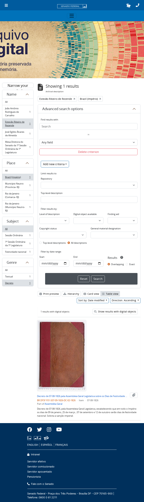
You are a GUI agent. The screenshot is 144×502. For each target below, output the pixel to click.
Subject (13, 221)
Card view (93, 293)
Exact (132, 264)
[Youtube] (58, 429)
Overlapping (117, 264)
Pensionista (34, 476)
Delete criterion (88, 152)
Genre (12, 262)
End (75, 256)
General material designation (106, 228)
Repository (46, 178)
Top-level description (52, 193)
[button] (128, 5)
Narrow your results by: (18, 85)
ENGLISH (32, 444)
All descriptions (79, 242)
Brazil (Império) (18, 178)
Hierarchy (73, 293)
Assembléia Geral (53, 403)
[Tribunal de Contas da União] (45, 438)
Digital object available (85, 214)
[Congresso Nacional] (37, 438)
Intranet (35, 454)
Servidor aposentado (39, 471)
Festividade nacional (18, 252)
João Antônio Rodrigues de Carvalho (18, 112)
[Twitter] (39, 429)
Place (11, 163)
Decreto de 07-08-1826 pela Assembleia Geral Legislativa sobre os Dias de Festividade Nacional (83, 396)
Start (41, 256)
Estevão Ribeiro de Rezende (18, 123)
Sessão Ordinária (18, 236)
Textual (18, 277)
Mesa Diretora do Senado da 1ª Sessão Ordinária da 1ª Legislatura (18, 147)
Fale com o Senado (42, 483)
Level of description (49, 214)
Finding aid (113, 214)
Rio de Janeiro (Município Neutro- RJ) (18, 207)
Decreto (18, 283)
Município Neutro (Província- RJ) (18, 185)
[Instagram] (49, 429)
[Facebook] (31, 429)
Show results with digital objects (116, 311)
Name (12, 94)
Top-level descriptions (54, 242)
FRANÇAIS (61, 444)
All (6, 101)
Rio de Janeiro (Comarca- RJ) (18, 195)
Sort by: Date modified (91, 300)
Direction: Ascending (124, 300)
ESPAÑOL (47, 444)
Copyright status (48, 228)
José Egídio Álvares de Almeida (18, 133)
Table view (111, 293)
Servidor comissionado (40, 466)
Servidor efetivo (36, 461)
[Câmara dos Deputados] (29, 438)
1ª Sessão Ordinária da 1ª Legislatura (18, 243)
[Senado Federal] (72, 6)
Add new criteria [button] (54, 164)
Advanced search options (62, 108)
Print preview (50, 293)
